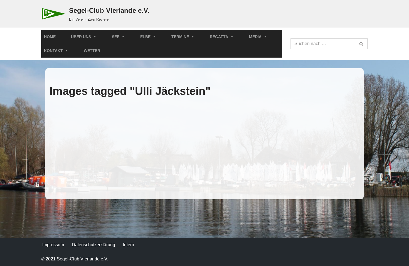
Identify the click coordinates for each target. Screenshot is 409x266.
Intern (128, 244)
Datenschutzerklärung (93, 244)
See (115, 37)
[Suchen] (361, 43)
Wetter (92, 50)
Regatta (219, 37)
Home (50, 37)
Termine (180, 37)
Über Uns (81, 37)
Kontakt (53, 50)
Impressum (53, 244)
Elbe (145, 37)
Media (255, 37)
